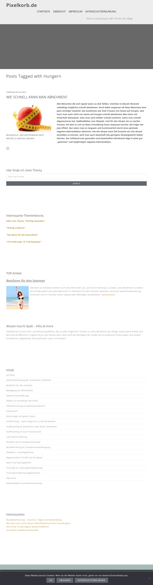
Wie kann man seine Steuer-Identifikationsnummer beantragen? (38, 523)
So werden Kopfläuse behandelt (22, 530)
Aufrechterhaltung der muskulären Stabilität (28, 380)
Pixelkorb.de (21, 5)
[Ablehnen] (149, 578)
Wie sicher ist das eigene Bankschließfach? (27, 526)
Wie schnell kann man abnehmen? (36, 97)
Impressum (75, 11)
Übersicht (59, 11)
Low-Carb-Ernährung (16, 436)
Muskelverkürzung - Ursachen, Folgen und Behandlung (34, 519)
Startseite (43, 11)
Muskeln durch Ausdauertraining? (23, 442)
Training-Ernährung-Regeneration (23, 472)
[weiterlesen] (108, 294)
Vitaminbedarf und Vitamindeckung (24, 483)
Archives (10, 375)
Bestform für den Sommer (19, 385)
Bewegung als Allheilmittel (19, 390)
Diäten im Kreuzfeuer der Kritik (22, 400)
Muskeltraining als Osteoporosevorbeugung (28, 447)
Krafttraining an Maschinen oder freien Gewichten (31, 426)
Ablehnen (64, 580)
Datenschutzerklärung (100, 11)
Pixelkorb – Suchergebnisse (20, 452)
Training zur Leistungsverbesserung (24, 467)
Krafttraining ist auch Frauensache (23, 431)
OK (50, 580)
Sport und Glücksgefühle (18, 462)
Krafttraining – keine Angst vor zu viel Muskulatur (31, 421)
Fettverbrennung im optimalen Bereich (25, 405)
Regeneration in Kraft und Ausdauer (24, 457)
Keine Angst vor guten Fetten (20, 416)
